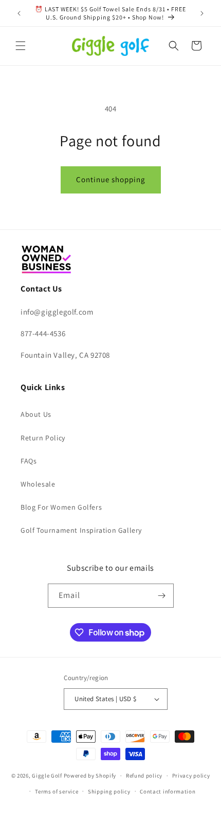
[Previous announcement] (19, 13)
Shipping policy (109, 791)
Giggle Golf (47, 775)
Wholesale (38, 484)
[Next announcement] (202, 13)
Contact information (167, 791)
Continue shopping (110, 179)
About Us (36, 414)
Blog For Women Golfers (61, 507)
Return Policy (43, 437)
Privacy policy (191, 775)
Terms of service (56, 791)
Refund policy (144, 775)
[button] (20, 45)
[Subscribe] (162, 596)
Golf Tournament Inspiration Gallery (81, 530)
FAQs (28, 461)
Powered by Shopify (90, 775)
